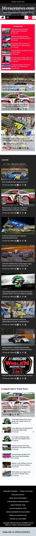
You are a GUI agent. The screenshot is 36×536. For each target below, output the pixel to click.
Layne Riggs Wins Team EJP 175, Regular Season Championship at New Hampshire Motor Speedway (20, 44)
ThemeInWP (27, 525)
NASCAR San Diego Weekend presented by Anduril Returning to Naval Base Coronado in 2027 (21, 37)
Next (33, 132)
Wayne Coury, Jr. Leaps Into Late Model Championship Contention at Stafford (15, 105)
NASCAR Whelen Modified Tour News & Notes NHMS (22, 51)
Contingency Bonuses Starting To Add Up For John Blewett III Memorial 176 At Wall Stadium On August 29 (21, 65)
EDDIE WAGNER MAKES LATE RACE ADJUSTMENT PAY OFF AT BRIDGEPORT (18, 139)
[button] (26, 17)
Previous (3, 132)
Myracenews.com (18, 8)
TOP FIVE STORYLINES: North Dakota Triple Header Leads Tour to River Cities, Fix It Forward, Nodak (16, 265)
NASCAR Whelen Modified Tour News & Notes (17, 375)
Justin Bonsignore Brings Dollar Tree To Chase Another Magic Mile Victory (22, 58)
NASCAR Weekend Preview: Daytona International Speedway (14, 237)
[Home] (2, 17)
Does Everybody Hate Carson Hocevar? (15, 87)
